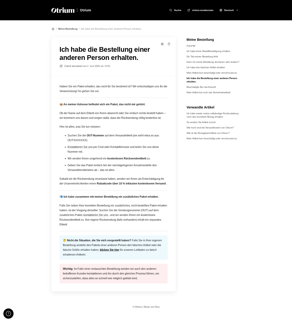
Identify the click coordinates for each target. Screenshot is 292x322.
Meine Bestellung (68, 28)
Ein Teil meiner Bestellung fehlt (202, 56)
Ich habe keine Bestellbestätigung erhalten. (209, 51)
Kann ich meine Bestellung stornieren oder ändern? (213, 62)
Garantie (191, 45)
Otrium (85, 10)
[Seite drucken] (162, 44)
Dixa (157, 306)
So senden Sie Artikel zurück (201, 122)
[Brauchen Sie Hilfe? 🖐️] (8, 313)
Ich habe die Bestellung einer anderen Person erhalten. (111, 28)
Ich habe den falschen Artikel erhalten (206, 67)
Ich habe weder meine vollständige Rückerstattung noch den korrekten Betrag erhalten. (212, 115)
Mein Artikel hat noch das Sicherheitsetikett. (209, 92)
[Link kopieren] (169, 44)
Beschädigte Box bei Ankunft (201, 87)
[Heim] (63, 10)
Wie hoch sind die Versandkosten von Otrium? (210, 127)
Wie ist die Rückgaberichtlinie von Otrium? (208, 133)
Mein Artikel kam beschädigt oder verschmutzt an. (212, 72)
